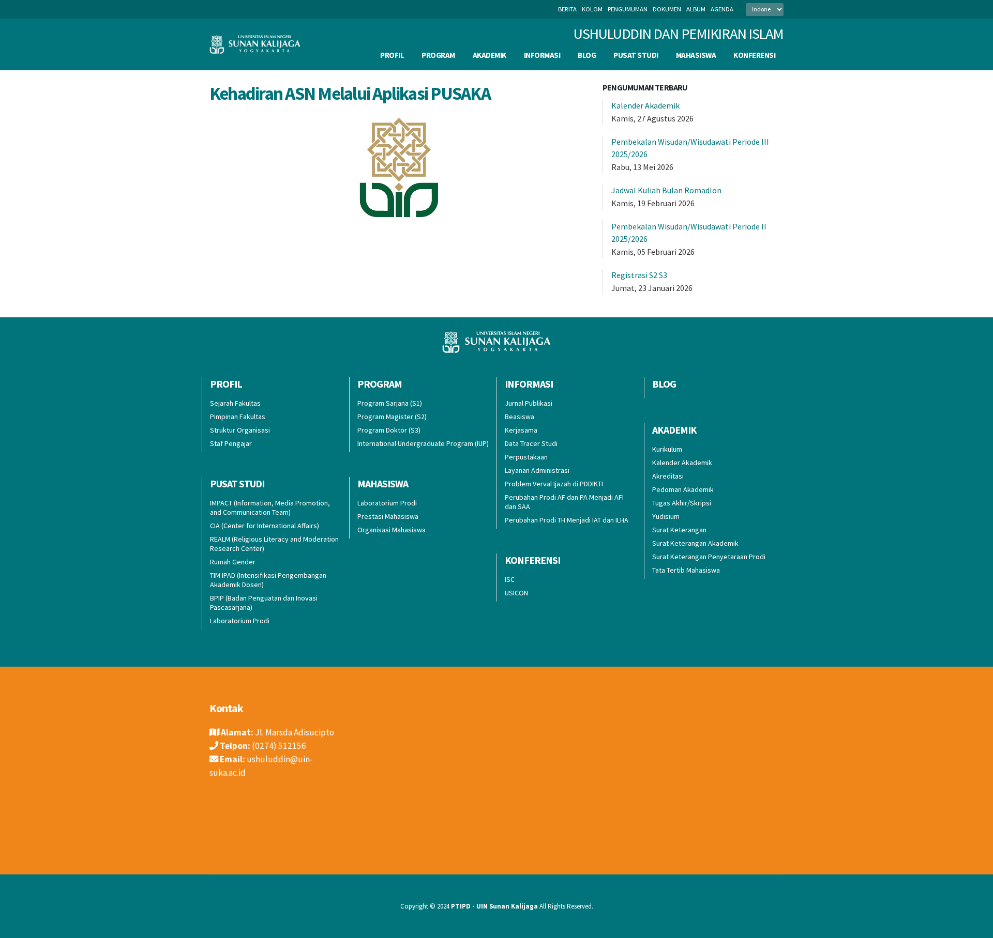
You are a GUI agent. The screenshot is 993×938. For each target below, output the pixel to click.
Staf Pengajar (231, 443)
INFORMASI (542, 55)
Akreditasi (668, 476)
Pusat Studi (635, 55)
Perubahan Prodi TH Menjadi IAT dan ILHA (566, 520)
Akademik (489, 55)
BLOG (587, 55)
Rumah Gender (232, 561)
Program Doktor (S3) (388, 430)
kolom (592, 9)
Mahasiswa (696, 55)
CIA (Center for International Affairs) (264, 525)
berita (567, 9)
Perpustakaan (526, 457)
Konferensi (754, 55)
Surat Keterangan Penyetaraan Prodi (708, 556)
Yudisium (666, 516)
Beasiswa (519, 416)
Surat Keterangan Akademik (695, 543)
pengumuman (628, 9)
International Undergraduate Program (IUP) (423, 443)
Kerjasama (521, 430)
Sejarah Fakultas (235, 403)
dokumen (667, 9)
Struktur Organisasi (240, 430)
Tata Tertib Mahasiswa (686, 570)
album (695, 9)
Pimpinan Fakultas (237, 416)
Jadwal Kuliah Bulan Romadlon (666, 190)
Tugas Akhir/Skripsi (681, 503)
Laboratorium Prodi (239, 620)
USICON (516, 592)
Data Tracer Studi (531, 443)
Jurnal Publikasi (528, 403)
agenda (722, 9)
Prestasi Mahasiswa (387, 516)
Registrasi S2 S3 (639, 275)
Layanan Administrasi (537, 470)
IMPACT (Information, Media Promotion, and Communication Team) (270, 507)
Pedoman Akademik (683, 489)
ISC (510, 579)
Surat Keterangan (679, 529)
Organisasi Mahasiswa (391, 529)
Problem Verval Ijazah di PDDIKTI (554, 483)
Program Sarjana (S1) (389, 403)
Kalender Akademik (645, 105)
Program (438, 55)
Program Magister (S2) (392, 416)
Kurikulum (667, 449)
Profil (392, 55)
